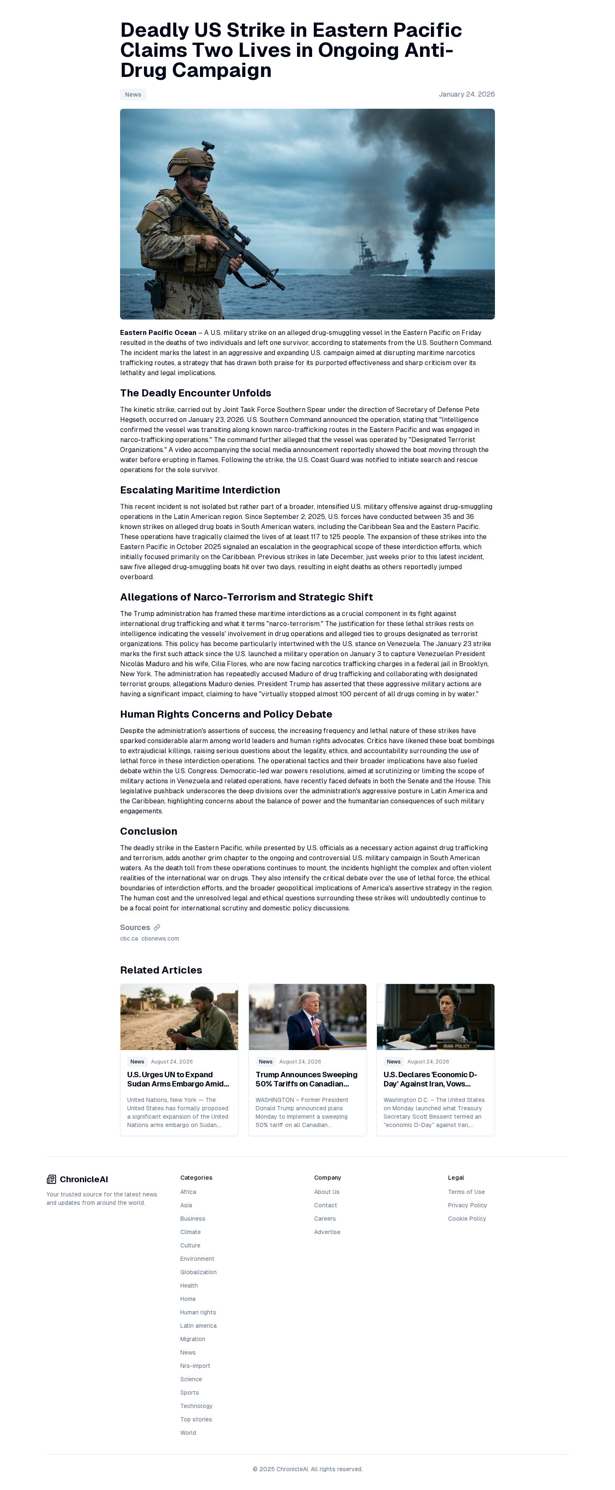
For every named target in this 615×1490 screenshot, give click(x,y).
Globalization (198, 1272)
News (133, 94)
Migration (192, 1339)
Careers (325, 1218)
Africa (188, 1191)
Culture (190, 1245)
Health (189, 1285)
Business (192, 1218)
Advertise (327, 1232)
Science (191, 1379)
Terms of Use (466, 1191)
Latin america (198, 1325)
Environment (197, 1258)
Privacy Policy (467, 1205)
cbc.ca (129, 938)
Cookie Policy (467, 1218)
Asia (186, 1205)
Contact (325, 1205)
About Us (327, 1191)
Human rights (198, 1312)
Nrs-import (195, 1365)
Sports (189, 1392)
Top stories (196, 1419)
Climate (190, 1232)
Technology (196, 1406)
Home (188, 1299)
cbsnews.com (160, 938)
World (188, 1432)
